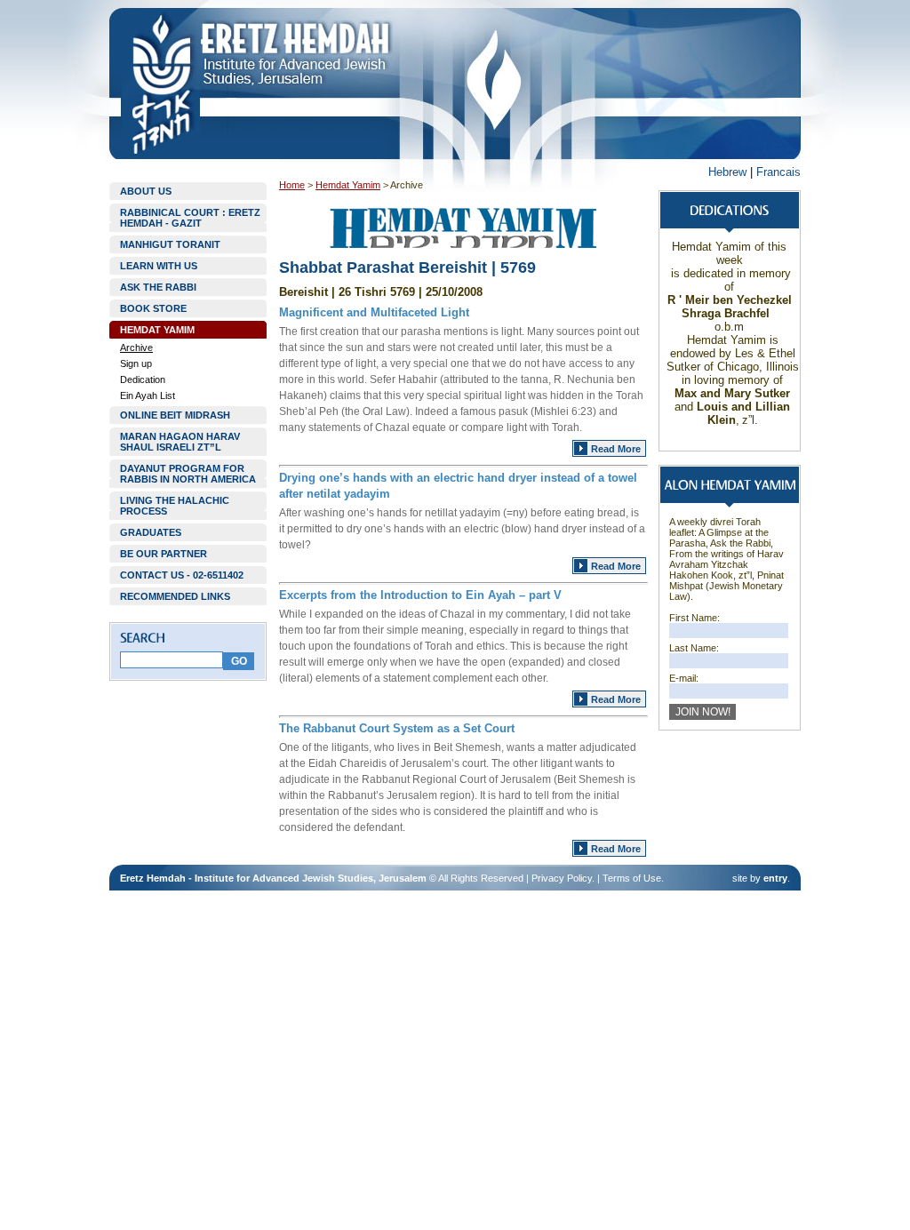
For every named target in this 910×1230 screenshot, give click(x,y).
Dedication (142, 379)
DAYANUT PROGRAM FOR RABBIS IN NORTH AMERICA (188, 473)
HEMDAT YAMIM (157, 329)
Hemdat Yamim (347, 185)
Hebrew (727, 172)
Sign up (136, 363)
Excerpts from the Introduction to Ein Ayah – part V (420, 595)
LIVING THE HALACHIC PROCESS (174, 505)
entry (775, 878)
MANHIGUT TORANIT (170, 244)
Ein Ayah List (147, 395)
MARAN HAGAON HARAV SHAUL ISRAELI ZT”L (180, 441)
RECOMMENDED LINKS (175, 596)
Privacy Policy (561, 878)
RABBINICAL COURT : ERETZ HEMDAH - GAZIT (190, 217)
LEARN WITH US (158, 265)
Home (292, 185)
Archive (136, 347)
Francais (778, 172)
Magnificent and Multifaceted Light (374, 312)
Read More (616, 448)
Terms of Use (632, 878)
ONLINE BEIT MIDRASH (175, 415)
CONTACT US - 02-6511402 (181, 575)
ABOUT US (146, 191)
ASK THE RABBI (158, 287)
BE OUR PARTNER (163, 553)
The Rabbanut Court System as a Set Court (397, 728)
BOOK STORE (153, 308)
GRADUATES (150, 532)
